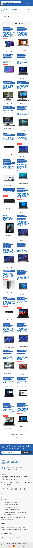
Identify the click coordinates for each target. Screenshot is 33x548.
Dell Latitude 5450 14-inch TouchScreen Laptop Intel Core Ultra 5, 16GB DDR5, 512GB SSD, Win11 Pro (23, 223)
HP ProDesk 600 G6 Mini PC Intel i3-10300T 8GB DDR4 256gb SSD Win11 (8, 138)
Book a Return (22, 527)
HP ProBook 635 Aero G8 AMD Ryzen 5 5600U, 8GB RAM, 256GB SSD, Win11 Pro (23, 278)
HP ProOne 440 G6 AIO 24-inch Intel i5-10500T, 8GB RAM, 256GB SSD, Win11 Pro (22, 87)
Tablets (4, 215)
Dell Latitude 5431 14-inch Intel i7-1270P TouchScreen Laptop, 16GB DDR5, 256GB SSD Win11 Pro (22, 166)
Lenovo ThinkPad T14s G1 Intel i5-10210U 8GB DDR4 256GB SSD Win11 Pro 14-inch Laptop (22, 410)
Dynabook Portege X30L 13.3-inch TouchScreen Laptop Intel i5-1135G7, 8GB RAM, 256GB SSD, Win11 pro (23, 61)
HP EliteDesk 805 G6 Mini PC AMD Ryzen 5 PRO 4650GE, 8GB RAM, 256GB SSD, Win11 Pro (9, 303)
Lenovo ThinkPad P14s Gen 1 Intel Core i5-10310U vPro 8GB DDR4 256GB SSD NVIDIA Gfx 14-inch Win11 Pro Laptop (22, 384)
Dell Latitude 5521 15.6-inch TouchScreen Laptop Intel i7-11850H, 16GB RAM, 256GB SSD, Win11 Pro (23, 140)
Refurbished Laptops (7, 30)
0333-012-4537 (12, 469)
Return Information (6, 529)
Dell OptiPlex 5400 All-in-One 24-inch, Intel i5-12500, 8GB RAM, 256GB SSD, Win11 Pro (8, 112)
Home (3, 13)
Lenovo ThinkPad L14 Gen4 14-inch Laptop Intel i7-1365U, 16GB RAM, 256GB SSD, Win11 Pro (22, 304)
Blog (2, 527)
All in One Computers (7, 81)
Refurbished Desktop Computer (7, 83)
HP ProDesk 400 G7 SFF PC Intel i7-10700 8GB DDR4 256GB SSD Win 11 (8, 193)
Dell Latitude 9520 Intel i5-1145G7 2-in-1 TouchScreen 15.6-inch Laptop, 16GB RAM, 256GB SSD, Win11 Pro (9, 34)
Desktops (3, 517)
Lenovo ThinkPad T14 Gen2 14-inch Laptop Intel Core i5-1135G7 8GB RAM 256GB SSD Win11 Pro (9, 412)
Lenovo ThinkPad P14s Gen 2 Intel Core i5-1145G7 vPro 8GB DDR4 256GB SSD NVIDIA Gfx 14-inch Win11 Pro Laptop (8, 384)
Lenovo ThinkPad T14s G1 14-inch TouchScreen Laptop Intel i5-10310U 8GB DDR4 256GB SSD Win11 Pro (23, 195)
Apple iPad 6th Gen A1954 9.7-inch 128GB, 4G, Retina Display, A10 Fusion (8, 219)
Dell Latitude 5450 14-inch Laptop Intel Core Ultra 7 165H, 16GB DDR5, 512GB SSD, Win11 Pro (9, 251)
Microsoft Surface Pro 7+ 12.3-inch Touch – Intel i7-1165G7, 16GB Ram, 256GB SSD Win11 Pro (8, 169)
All (1, 497)
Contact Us (14, 527)
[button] (22, 23)
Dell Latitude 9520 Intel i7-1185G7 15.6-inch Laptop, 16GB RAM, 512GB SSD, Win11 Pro (9, 357)
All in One (10, 517)
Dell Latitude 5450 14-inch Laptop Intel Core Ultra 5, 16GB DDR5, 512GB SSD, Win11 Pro (22, 249)
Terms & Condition (23, 529)
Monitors (3, 519)
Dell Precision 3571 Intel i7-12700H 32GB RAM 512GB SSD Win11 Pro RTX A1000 (9, 60)
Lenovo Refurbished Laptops (23, 190)
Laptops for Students (21, 55)
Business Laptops (6, 27)
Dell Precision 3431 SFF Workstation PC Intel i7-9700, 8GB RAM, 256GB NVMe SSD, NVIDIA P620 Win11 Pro (9, 275)
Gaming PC (22, 517)
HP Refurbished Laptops (22, 271)
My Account (4, 537)
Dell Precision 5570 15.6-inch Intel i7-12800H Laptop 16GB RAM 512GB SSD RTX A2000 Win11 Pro (23, 113)
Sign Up (26, 452)
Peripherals (10, 519)
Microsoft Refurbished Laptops (7, 163)
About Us (7, 527)
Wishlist (11, 537)
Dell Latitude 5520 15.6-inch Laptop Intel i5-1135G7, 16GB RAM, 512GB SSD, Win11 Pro (23, 330)
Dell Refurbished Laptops (8, 29)
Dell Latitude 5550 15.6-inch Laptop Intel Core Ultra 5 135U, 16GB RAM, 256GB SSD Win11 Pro (23, 34)
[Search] (2, 4)
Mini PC (4, 133)
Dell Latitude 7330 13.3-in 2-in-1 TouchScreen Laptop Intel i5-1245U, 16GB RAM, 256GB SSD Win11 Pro (23, 357)
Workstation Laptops (7, 57)
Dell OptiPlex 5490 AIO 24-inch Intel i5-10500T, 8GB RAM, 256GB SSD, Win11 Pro (8, 87)
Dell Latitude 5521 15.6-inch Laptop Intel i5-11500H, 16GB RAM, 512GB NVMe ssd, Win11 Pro (9, 330)
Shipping (14, 529)
